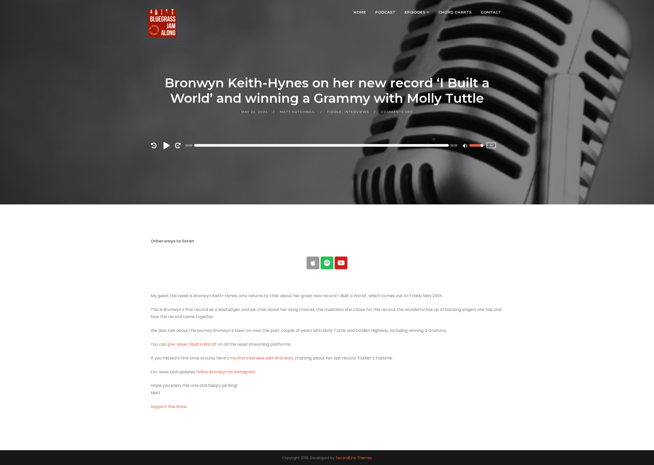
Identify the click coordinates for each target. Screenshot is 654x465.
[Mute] (465, 146)
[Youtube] (341, 263)
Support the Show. (169, 407)
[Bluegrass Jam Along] (162, 23)
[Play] (167, 145)
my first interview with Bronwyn (261, 358)
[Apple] (313, 263)
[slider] (476, 148)
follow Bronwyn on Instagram (225, 372)
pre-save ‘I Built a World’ (192, 344)
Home (360, 12)
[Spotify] (327, 263)
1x (491, 145)
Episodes (415, 12)
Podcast (385, 12)
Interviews (357, 112)
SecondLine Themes (354, 457)
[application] (324, 145)
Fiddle (334, 112)
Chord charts (455, 12)
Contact (491, 12)
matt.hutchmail (297, 112)
